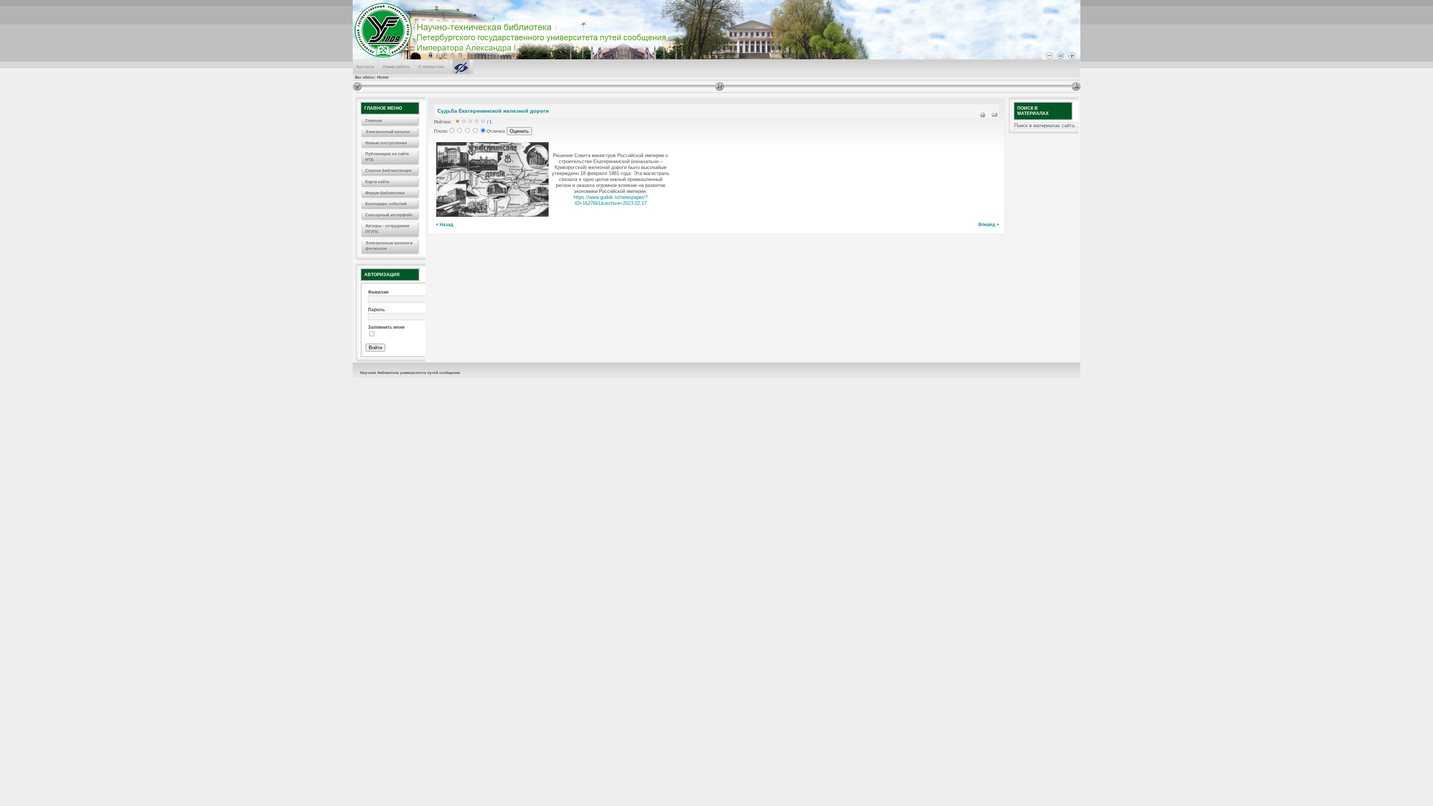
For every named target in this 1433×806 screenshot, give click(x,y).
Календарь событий (386, 204)
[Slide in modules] (357, 86)
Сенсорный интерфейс (389, 215)
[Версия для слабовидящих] (461, 66)
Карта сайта (377, 181)
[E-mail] (994, 116)
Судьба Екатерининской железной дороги (493, 111)
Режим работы (396, 67)
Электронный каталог (387, 131)
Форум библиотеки (385, 193)
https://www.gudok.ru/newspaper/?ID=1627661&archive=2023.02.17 (610, 200)
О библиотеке (431, 67)
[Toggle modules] (893, 86)
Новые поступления (386, 143)
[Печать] (982, 116)
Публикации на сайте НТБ (387, 156)
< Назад (444, 224)
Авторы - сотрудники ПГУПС (387, 229)
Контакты (365, 67)
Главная (373, 120)
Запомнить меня (386, 327)
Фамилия (378, 292)
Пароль (376, 309)
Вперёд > (988, 224)
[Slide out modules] (1075, 86)
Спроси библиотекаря (388, 170)
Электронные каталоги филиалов (389, 246)
